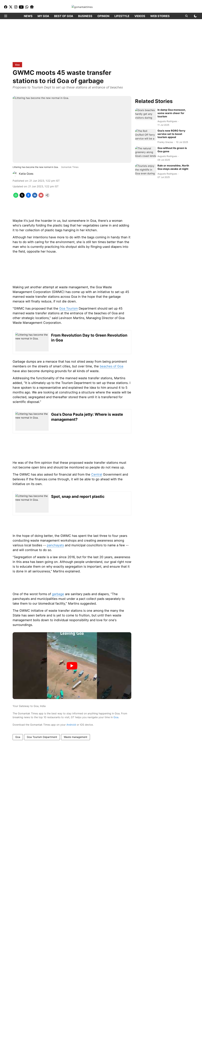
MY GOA (43, 16)
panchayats (55, 545)
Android (71, 724)
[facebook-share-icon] (28, 196)
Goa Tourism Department (42, 737)
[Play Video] (71, 666)
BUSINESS (85, 16)
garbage (58, 594)
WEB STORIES (160, 16)
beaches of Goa (111, 366)
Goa (115, 717)
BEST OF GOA (63, 16)
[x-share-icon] (22, 196)
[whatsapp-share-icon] (15, 196)
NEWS (28, 16)
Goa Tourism (68, 308)
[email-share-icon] (41, 196)
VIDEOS (139, 16)
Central (96, 474)
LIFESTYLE (121, 16)
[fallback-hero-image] (145, 114)
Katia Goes (26, 173)
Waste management (75, 737)
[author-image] (15, 173)
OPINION (103, 16)
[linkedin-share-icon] (34, 196)
